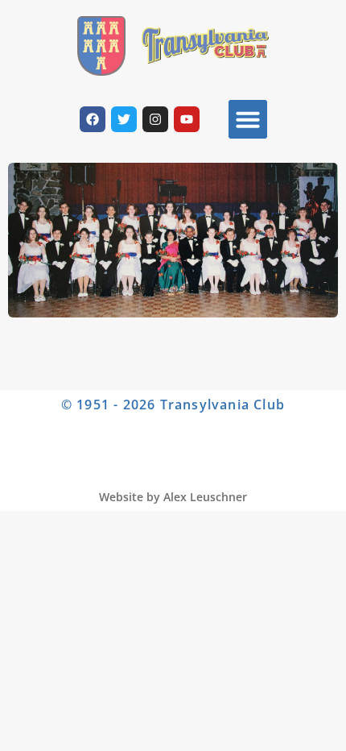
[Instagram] (155, 119)
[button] (248, 119)
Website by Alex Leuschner (173, 496)
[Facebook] (92, 119)
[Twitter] (124, 119)
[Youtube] (187, 119)
